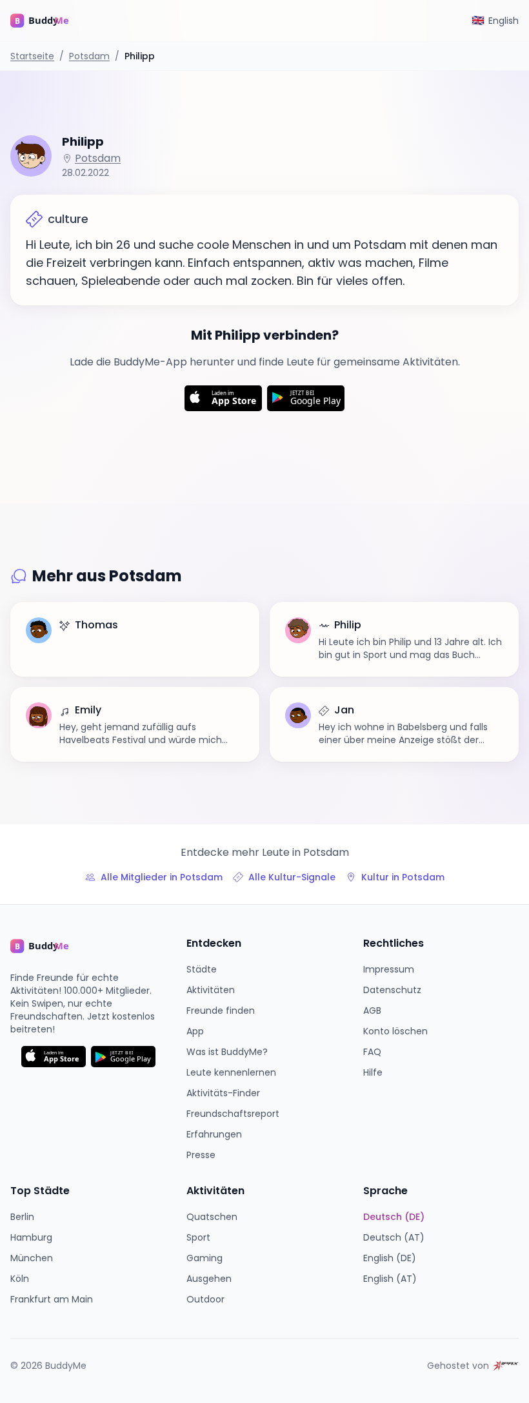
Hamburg (31, 1237)
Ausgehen (209, 1278)
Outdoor (205, 1299)
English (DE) (389, 1258)
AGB (372, 1010)
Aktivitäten (210, 989)
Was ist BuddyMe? (227, 1051)
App (195, 1031)
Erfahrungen (214, 1134)
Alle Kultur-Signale (291, 877)
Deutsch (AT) (393, 1237)
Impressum (388, 969)
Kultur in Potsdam (402, 877)
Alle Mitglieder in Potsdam (162, 877)
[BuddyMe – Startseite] (49, 20)
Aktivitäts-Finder (223, 1093)
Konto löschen (395, 1031)
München (31, 1258)
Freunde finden (220, 1010)
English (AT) (390, 1278)
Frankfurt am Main (51, 1299)
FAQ (372, 1051)
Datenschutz (392, 989)
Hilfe (373, 1072)
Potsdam (89, 56)
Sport (198, 1237)
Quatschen (211, 1216)
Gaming (204, 1258)
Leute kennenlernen (231, 1072)
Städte (201, 969)
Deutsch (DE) (393, 1216)
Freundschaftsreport (232, 1113)
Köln (19, 1278)
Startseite (32, 56)
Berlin (22, 1216)
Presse (200, 1154)
